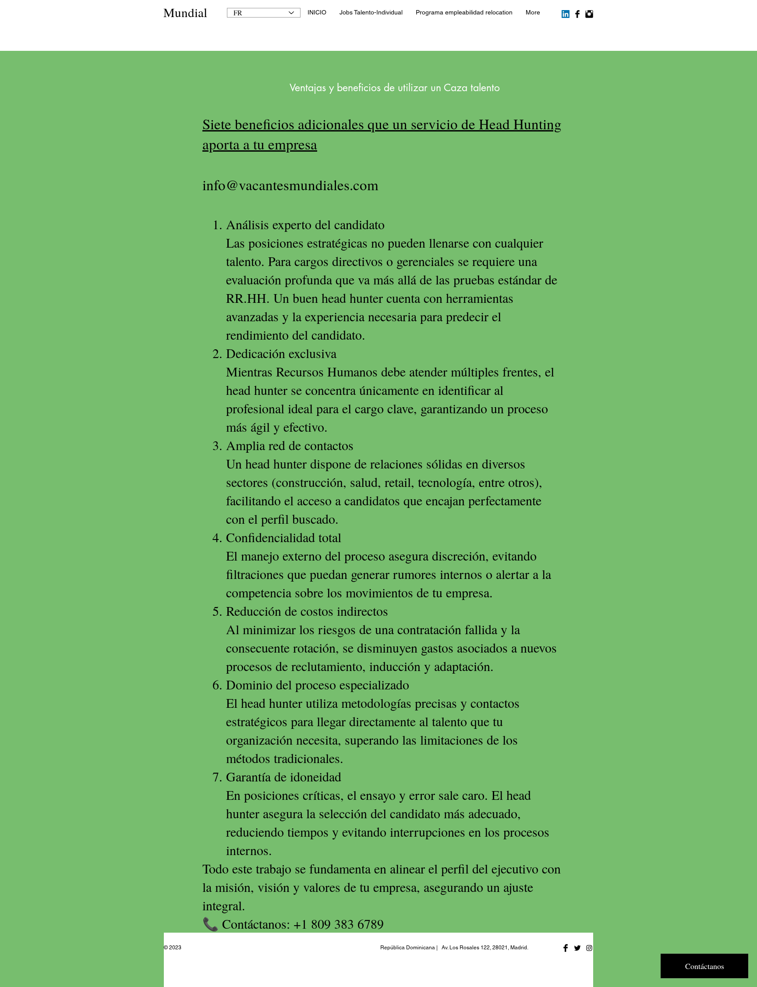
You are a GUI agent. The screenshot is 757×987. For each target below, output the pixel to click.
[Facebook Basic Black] (577, 14)
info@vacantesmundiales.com (290, 184)
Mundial (185, 12)
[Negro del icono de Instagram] (589, 948)
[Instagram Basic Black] (589, 14)
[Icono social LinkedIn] (566, 14)
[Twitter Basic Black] (577, 948)
